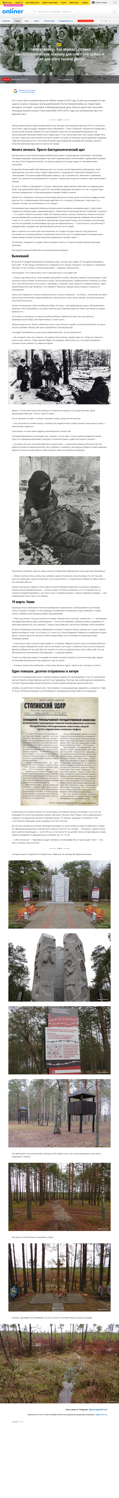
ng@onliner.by (101, 1414)
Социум (15, 1422)
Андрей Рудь (68, 79)
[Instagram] (105, 21)
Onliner (21, 1422)
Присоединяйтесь (98, 1409)
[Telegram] (101, 21)
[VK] (110, 21)
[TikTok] (114, 21)
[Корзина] (114, 11)
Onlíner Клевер (101, 2)
